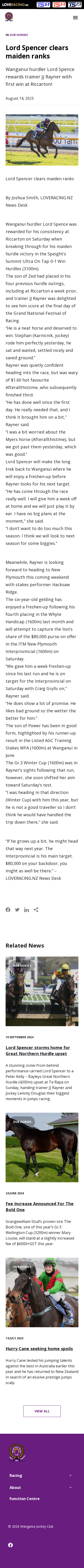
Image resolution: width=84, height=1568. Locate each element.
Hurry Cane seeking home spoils (39, 1348)
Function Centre (25, 1498)
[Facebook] (13, 1546)
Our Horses (19, 35)
